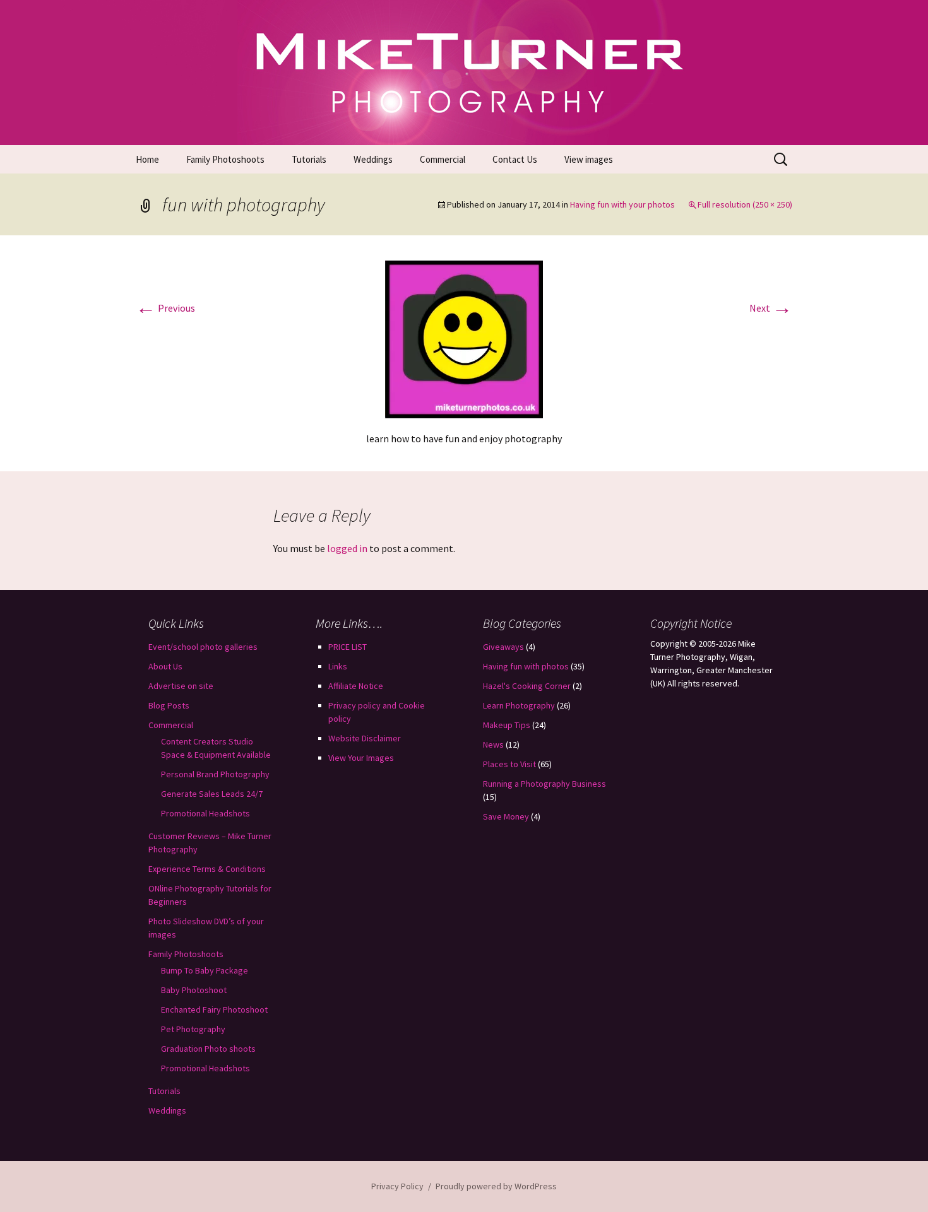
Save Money (506, 816)
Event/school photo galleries (203, 646)
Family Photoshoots (225, 159)
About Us (165, 666)
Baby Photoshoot (194, 990)
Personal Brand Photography (215, 774)
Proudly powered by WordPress (496, 1186)
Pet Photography (193, 1029)
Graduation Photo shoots (208, 1048)
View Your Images (361, 757)
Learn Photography (519, 705)
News (493, 744)
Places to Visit (509, 764)
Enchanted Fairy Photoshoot (214, 1009)
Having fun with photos (526, 666)
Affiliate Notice (355, 685)
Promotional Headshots (205, 813)
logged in (347, 548)
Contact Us (514, 159)
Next (770, 308)
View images (588, 159)
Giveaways (503, 646)
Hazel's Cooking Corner (527, 685)
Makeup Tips (506, 725)
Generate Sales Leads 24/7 (212, 793)
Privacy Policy (397, 1186)
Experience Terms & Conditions (207, 868)
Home (147, 159)
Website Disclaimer (364, 738)
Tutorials (309, 159)
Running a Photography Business (544, 783)
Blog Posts (168, 705)
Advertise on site (180, 685)
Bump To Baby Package (204, 970)
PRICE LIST (347, 646)
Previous (165, 308)
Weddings (373, 159)
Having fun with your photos (622, 204)
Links (337, 666)
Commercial (442, 159)
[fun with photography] (464, 338)
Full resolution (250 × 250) (745, 204)
